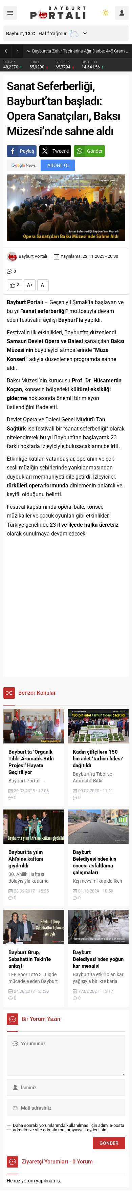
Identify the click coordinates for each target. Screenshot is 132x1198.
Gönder (95, 151)
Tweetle (60, 151)
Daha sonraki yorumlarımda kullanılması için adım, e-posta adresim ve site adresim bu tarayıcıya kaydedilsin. (68, 1127)
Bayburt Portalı (33, 256)
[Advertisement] (66, 608)
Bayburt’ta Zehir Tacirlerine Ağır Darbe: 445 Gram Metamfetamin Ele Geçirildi (80, 51)
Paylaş (27, 151)
